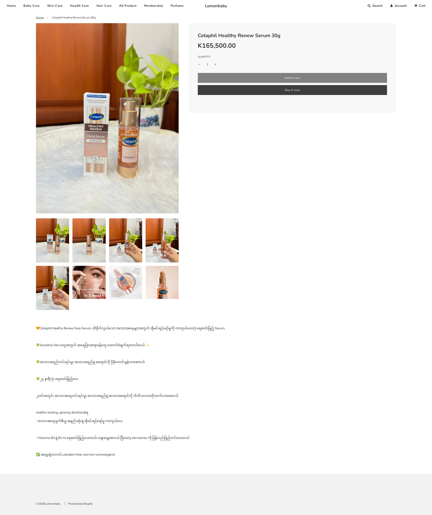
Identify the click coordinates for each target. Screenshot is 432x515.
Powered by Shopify (80, 503)
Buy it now (292, 90)
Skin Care (55, 6)
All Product (128, 6)
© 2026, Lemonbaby (48, 503)
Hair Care (104, 6)
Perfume (177, 6)
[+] (215, 64)
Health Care (79, 6)
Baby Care (31, 6)
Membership (153, 6)
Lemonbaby (216, 6)
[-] (199, 64)
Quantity (204, 56)
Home (11, 6)
